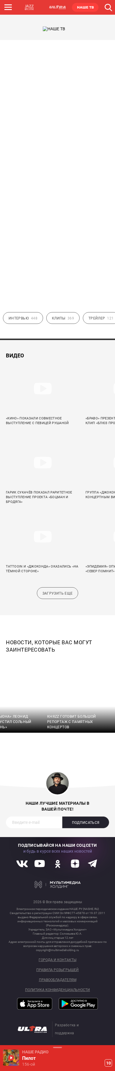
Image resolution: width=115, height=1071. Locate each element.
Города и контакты (57, 960)
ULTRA (57, 7)
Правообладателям (57, 980)
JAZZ (29, 7)
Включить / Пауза (11, 1058)
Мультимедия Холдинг (57, 884)
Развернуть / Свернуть (57, 1047)
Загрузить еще (57, 593)
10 (108, 1063)
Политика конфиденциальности (57, 990)
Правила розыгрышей (57, 970)
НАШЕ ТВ (85, 7)
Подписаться (86, 823)
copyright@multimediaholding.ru (57, 950)
